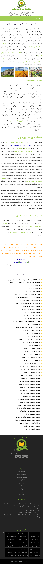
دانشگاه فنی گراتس (34, 345)
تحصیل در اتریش (21, 474)
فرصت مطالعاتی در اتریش (32, 348)
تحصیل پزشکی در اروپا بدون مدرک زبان (34, 552)
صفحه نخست (22, 471)
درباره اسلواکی (34, 533)
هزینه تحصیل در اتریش (10, 556)
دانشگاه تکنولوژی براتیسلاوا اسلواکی (29, 300)
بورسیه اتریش (34, 540)
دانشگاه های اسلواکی (33, 288)
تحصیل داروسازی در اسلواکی (10, 549)
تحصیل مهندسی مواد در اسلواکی (30, 411)
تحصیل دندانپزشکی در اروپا (10, 543)
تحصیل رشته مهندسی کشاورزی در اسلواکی (27, 420)
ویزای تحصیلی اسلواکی (22, 556)
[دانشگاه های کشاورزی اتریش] (7, 76)
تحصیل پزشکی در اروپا (22, 543)
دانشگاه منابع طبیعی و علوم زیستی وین (21, 145)
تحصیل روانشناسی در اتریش (31, 336)
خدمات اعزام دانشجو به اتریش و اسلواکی (21, 12)
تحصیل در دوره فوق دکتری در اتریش (29, 339)
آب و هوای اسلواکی (34, 536)
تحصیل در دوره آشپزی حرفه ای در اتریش (27, 327)
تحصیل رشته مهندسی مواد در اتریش (29, 405)
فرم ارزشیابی (21, 480)
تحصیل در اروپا (10, 540)
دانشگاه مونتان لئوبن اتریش (31, 342)
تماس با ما (21, 494)
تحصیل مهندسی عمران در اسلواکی (29, 387)
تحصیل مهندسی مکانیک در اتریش (29, 366)
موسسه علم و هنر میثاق (21, 9)
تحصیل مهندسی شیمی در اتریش (30, 393)
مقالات (21, 486)
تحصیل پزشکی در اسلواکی (34, 549)
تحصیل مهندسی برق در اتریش (30, 378)
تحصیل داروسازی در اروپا (34, 546)
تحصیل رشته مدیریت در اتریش (30, 309)
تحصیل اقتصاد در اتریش (32, 429)
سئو (21, 561)
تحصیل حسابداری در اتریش (31, 426)
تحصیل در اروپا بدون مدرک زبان (10, 552)
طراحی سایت (28, 561)
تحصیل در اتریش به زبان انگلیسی (30, 375)
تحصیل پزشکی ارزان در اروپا (22, 552)
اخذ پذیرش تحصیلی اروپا (22, 546)
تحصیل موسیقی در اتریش (32, 312)
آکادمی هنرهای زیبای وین (32, 363)
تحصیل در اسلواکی (21, 477)
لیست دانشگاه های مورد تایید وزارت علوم (27, 294)
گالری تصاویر (21, 489)
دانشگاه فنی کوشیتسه (33, 333)
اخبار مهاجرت (21, 483)
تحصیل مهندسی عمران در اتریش (30, 369)
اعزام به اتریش (22, 536)
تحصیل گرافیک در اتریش (32, 351)
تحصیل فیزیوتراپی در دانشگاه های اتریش (27, 297)
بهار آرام (13, 561)
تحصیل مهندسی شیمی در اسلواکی (29, 402)
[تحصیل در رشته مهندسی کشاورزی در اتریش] (35, 76)
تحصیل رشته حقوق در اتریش (31, 306)
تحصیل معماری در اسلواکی (31, 396)
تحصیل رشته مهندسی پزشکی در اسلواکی (27, 417)
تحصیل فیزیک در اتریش (32, 414)
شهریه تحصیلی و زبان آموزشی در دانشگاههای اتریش (24, 279)
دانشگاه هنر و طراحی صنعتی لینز (30, 360)
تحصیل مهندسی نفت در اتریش (30, 357)
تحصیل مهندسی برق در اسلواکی (30, 390)
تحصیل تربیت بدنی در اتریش (31, 330)
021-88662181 (21, 259)
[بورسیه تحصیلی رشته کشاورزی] (21, 76)
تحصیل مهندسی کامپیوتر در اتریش (29, 381)
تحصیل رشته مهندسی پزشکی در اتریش (28, 408)
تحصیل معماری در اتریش (32, 291)
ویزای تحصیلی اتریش (34, 556)
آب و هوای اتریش (22, 533)
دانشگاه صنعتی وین (34, 324)
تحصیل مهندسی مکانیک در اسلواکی (29, 384)
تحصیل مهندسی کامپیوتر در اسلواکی (29, 399)
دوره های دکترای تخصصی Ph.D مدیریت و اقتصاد (25, 282)
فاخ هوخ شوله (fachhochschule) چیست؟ (26, 321)
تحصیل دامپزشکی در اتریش (31, 315)
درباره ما (21, 492)
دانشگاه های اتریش (34, 285)
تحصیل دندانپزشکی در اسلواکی (22, 549)
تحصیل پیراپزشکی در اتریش (31, 372)
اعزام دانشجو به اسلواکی (10, 536)
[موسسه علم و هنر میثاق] (21, 7)
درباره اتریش (11, 533)
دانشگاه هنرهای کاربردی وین (31, 354)
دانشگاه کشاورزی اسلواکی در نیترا (30, 423)
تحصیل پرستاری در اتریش (32, 318)
